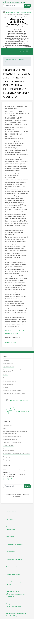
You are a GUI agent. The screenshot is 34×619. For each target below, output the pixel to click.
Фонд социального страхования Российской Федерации (16, 605)
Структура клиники (8, 366)
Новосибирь (10, 536)
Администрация (8, 384)
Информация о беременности (12, 457)
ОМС (4, 428)
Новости (7, 62)
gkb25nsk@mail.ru (8, 479)
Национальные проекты (14, 559)
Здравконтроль (11, 512)
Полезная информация (10, 439)
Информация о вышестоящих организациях (16, 453)
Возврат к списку (10, 342)
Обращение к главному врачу (12, 442)
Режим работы (7, 425)
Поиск (27, 6)
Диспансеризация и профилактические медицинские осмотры (15, 432)
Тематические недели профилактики (13, 528)
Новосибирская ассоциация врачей (15, 583)
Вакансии (6, 378)
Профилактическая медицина (12, 436)
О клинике (21, 59)
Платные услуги (23, 411)
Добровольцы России (13, 567)
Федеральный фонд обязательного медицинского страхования (15, 594)
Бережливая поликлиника (14, 544)
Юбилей (5, 387)
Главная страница (10, 59)
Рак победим (10, 552)
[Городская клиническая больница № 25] (17, 12)
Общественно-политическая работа (14, 393)
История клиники (8, 363)
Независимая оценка (9, 381)
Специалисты (23, 400)
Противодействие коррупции (12, 390)
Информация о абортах (10, 460)
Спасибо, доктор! (8, 445)
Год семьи (9, 519)
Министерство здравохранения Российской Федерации (16, 615)
